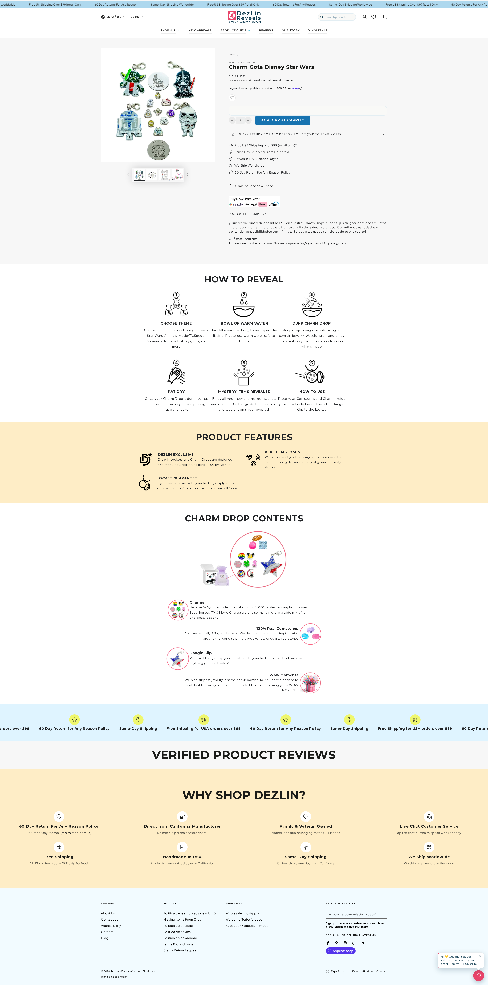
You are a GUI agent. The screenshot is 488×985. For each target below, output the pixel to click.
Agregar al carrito (283, 120)
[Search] (322, 17)
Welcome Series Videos (244, 919)
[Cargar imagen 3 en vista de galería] (164, 175)
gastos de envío (243, 80)
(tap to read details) (76, 833)
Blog (104, 938)
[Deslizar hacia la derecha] (188, 174)
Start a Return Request (180, 950)
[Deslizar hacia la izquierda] (128, 174)
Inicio (233, 55)
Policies (169, 903)
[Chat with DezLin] (478, 975)
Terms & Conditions (178, 944)
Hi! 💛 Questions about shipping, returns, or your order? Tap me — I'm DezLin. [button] (459, 960)
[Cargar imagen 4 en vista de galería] (177, 175)
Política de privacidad (180, 938)
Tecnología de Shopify (114, 976)
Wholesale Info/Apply (242, 913)
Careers (107, 932)
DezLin (115, 971)
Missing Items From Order (183, 919)
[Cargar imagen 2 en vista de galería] (152, 175)
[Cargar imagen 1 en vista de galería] (139, 175)
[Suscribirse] (385, 914)
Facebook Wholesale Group (247, 926)
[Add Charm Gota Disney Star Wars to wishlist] (232, 97)
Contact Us (109, 919)
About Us (108, 913)
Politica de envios (177, 932)
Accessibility (111, 926)
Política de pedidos (178, 926)
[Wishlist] (373, 17)
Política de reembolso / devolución (190, 913)
